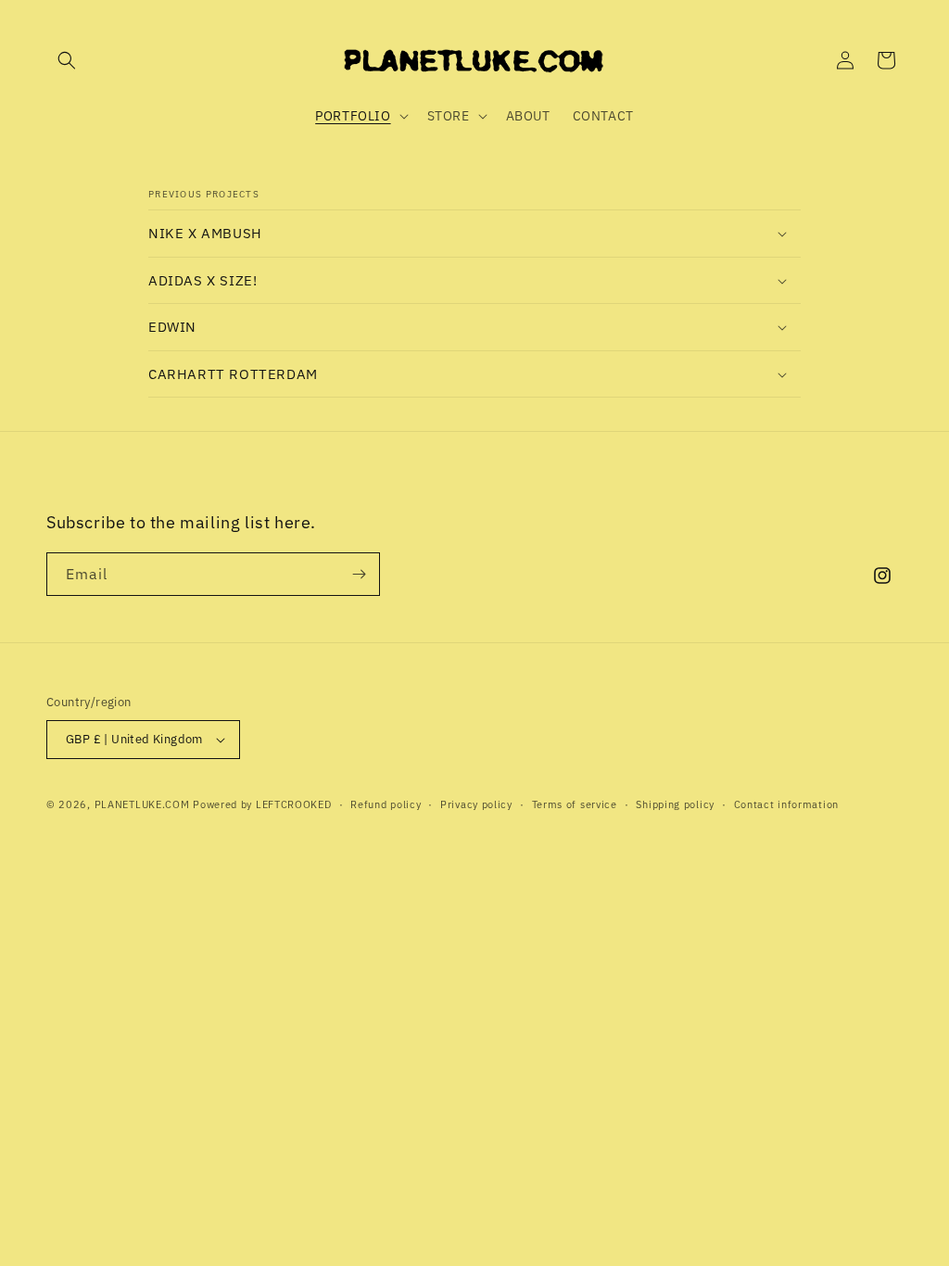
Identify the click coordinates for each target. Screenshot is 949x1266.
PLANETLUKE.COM (142, 804)
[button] (66, 60)
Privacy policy (476, 804)
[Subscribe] (358, 574)
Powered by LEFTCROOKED (262, 804)
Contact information (786, 804)
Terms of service (574, 804)
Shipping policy (675, 804)
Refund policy (385, 804)
